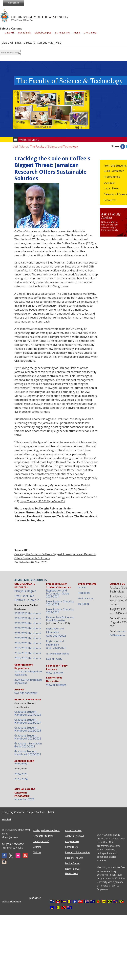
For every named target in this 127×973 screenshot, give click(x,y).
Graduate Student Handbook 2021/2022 (27, 737)
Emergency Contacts (13, 812)
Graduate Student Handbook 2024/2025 (27, 713)
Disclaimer (35, 897)
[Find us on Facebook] (4, 857)
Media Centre (72, 863)
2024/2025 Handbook (27, 618)
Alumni (37, 846)
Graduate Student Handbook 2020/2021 (27, 753)
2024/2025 (20, 774)
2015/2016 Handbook (27, 658)
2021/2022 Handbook (27, 633)
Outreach (109, 182)
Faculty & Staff (41, 841)
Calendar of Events (115, 194)
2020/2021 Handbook (27, 638)
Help (58, 42)
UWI (15, 146)
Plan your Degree (25, 591)
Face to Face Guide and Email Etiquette (60, 619)
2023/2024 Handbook (27, 623)
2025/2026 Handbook (27, 613)
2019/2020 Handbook (27, 643)
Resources (110, 200)
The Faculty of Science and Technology (54, 146)
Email (18, 42)
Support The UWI (74, 857)
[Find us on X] (11, 857)
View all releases (56, 685)
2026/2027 (20, 764)
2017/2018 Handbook (27, 653)
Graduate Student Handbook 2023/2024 (27, 721)
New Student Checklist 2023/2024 (60, 611)
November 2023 (24, 799)
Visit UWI (7, 42)
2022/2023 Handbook (27, 628)
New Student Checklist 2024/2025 (60, 603)
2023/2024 (20, 779)
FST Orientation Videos (57, 653)
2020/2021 (56, 645)
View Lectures (54, 673)
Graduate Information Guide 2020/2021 (28, 745)
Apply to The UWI (74, 835)
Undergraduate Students (46, 830)
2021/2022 (56, 632)
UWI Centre (90, 32)
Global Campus (43, 32)
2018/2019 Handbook (27, 648)
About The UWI (73, 830)
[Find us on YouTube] (25, 857)
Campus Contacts (35, 812)
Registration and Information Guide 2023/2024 (57, 593)
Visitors (37, 852)
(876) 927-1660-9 (15, 844)
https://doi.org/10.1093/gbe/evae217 (42, 501)
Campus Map (45, 42)
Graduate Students (43, 835)
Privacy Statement (11, 901)
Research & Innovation (77, 852)
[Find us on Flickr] (18, 857)
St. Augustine (62, 32)
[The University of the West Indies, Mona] (34, 15)
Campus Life (72, 846)
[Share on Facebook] (122, 146)
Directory (29, 42)
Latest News (111, 188)
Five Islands (24, 32)
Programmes (112, 176)
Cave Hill (9, 32)
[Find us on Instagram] (4, 863)
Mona (77, 32)
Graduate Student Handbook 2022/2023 (27, 729)
